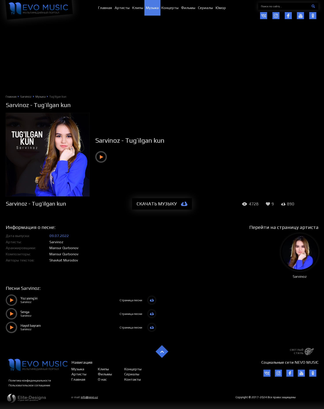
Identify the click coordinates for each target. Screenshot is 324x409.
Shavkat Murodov (63, 260)
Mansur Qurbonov (63, 248)
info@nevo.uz (89, 397)
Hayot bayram (30, 325)
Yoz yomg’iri (28, 298)
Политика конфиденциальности (30, 380)
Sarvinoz (17, 104)
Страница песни (131, 300)
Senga (24, 312)
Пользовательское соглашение (29, 385)
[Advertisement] (162, 62)
